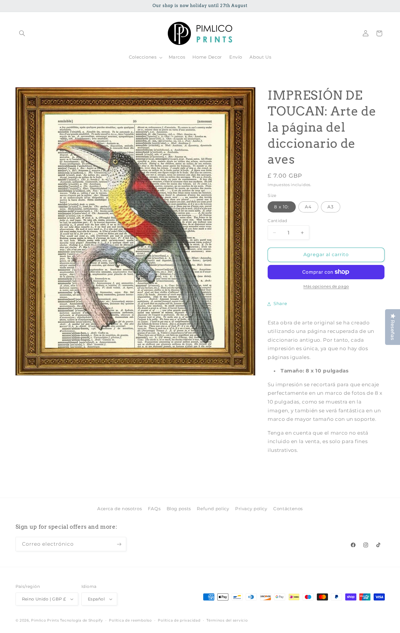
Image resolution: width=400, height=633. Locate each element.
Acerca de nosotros (119, 508)
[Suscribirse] (119, 544)
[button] (22, 33)
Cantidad (277, 220)
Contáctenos (288, 508)
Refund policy (213, 508)
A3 (330, 207)
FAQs (154, 508)
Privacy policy (251, 508)
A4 (308, 207)
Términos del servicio (227, 620)
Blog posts (179, 508)
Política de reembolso (130, 620)
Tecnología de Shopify (81, 620)
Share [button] (280, 303)
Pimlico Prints (45, 620)
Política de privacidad (179, 620)
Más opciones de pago (326, 286)
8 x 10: (281, 207)
